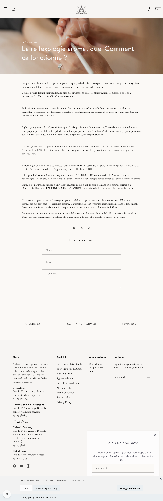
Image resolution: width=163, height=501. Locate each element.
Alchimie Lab (64, 387)
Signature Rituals (65, 378)
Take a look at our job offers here (96, 367)
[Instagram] (28, 465)
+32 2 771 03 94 (20, 458)
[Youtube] (21, 465)
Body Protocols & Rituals (69, 368)
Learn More (82, 480)
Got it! (26, 488)
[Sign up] (148, 377)
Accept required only (46, 488)
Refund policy (64, 397)
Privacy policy (27, 497)
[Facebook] (14, 465)
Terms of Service (65, 392)
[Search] (12, 9)
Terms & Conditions (46, 497)
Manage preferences (130, 488)
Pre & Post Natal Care (68, 383)
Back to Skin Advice (81, 323)
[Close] (160, 478)
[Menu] (5, 8)
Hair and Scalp (64, 373)
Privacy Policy (64, 402)
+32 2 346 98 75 (20, 398)
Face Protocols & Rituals (69, 363)
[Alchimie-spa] (81, 8)
